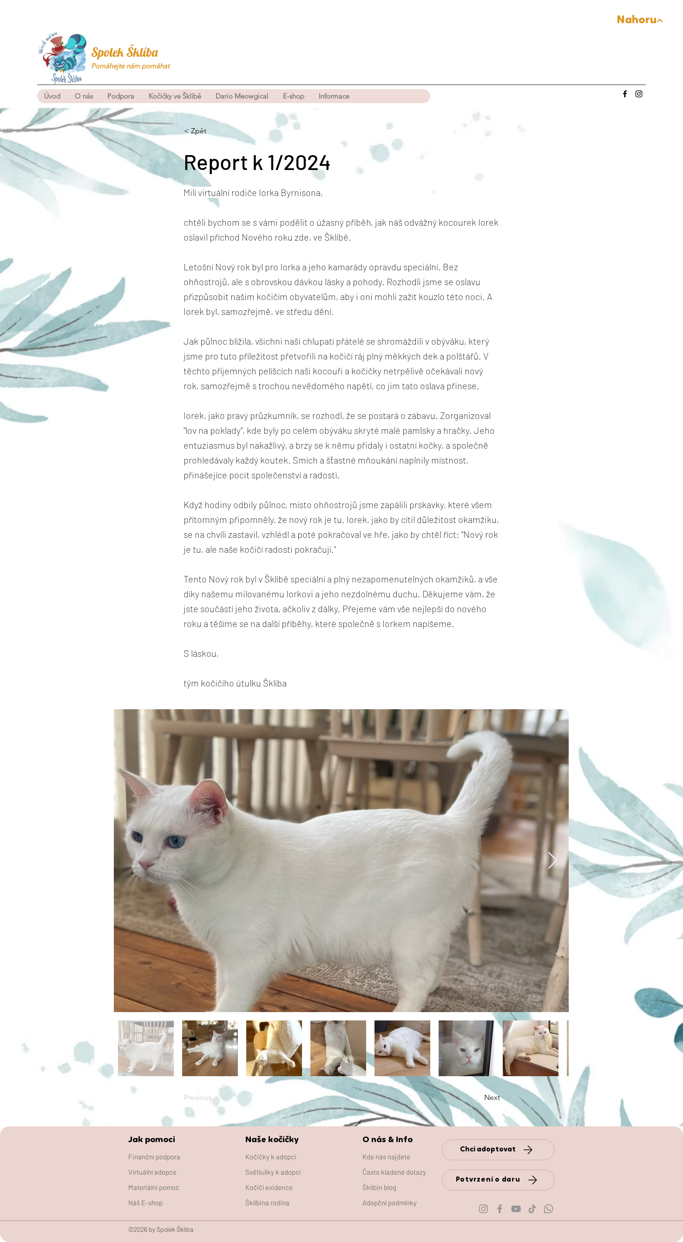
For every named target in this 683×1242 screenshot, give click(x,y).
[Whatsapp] (548, 1209)
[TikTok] (532, 1209)
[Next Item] (552, 861)
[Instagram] (639, 93)
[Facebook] (625, 93)
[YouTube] (516, 1209)
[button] (174, 96)
